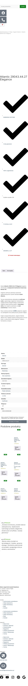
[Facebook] (1, 677)
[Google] (24, 677)
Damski (4, 365)
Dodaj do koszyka (17, 448)
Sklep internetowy (8, 604)
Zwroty (5, 633)
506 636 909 (3, 660)
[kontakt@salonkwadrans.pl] (3, 666)
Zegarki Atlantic (17, 32)
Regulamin (6, 629)
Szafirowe (4, 401)
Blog (4, 606)
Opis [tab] (4, 270)
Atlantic (4, 355)
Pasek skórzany (6, 391)
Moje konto (6, 624)
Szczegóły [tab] (10, 270)
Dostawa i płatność (8, 625)
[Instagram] (12, 677)
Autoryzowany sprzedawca (10, 601)
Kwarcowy (5, 370)
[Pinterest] (18, 677)
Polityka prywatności (8, 630)
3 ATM (4, 396)
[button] (14, 421)
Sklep (11, 32)
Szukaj (23, 6)
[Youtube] (7, 677)
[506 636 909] (3, 655)
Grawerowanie (7, 627)
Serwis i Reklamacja (8, 632)
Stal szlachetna (6, 375)
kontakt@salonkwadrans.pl (7, 670)
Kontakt (5, 608)
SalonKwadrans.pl (4, 32)
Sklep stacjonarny (8, 603)
